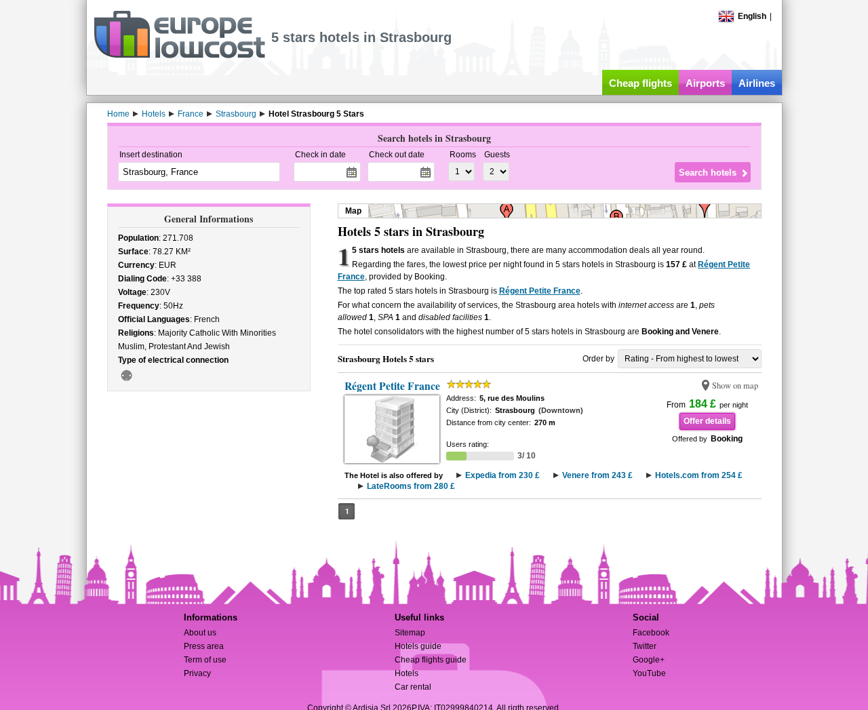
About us (200, 632)
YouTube (649, 673)
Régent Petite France (539, 291)
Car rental (413, 687)
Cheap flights (640, 83)
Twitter (644, 646)
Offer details (707, 421)
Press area (204, 646)
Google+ (649, 660)
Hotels (406, 673)
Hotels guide (418, 646)
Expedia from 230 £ (502, 475)
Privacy (197, 673)
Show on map (735, 385)
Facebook (651, 632)
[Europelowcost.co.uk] (179, 55)
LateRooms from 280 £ (411, 486)
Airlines (756, 83)
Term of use (205, 660)
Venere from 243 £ (597, 475)
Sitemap (410, 632)
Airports (705, 83)
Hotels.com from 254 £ (699, 475)
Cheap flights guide (431, 660)
